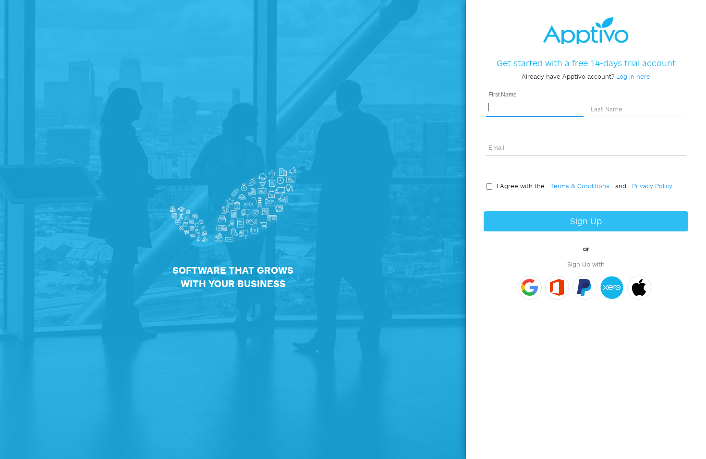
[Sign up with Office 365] (557, 288)
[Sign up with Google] (530, 288)
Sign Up (586, 221)
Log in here (633, 76)
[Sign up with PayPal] (584, 288)
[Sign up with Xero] (612, 288)
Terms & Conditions (578, 186)
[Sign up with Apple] (639, 288)
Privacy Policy (650, 186)
